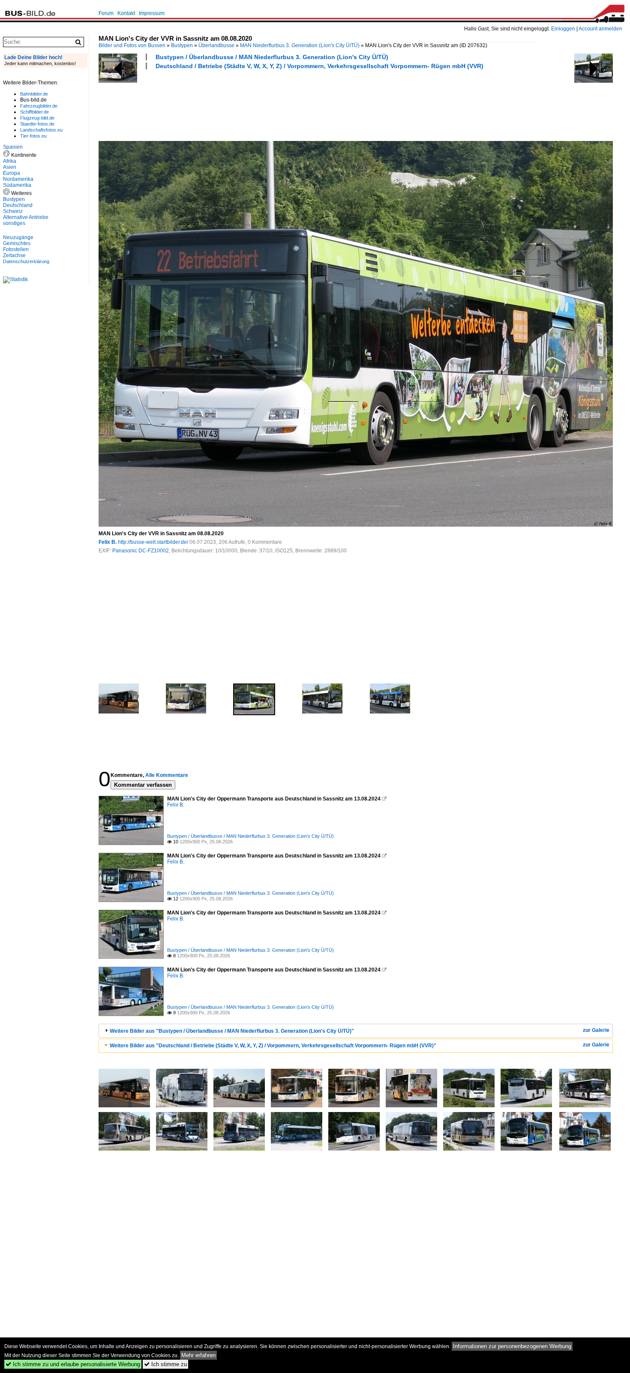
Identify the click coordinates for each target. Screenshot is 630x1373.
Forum (106, 13)
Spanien (13, 147)
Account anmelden (600, 29)
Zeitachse (14, 255)
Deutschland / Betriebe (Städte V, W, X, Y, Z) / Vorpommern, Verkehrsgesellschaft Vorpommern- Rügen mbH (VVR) (319, 66)
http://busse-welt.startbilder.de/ (153, 542)
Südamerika (17, 185)
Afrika (9, 161)
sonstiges (14, 223)
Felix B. (108, 542)
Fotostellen (16, 249)
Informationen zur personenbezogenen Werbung (512, 1346)
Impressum (152, 13)
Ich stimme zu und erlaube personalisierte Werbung (73, 1364)
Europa (11, 173)
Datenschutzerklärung (26, 261)
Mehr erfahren (198, 1355)
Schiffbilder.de (34, 111)
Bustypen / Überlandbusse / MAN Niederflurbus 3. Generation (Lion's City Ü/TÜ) (272, 57)
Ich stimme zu (165, 1364)
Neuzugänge (18, 237)
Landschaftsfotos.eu (41, 129)
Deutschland (18, 205)
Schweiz (13, 211)
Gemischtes (16, 243)
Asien (9, 167)
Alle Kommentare (166, 775)
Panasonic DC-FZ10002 (140, 551)
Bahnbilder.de (34, 93)
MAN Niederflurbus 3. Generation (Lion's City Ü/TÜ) (300, 45)
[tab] (356, 1031)
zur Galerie (596, 1030)
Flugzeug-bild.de (37, 117)
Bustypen (182, 45)
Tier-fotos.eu (33, 135)
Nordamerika (18, 179)
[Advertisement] (255, 104)
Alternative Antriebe (25, 217)
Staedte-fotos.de (37, 123)
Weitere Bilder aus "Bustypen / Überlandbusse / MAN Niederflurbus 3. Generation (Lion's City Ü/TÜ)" (232, 1031)
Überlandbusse (216, 45)
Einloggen (563, 29)
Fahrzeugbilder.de (38, 105)
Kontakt (126, 13)
